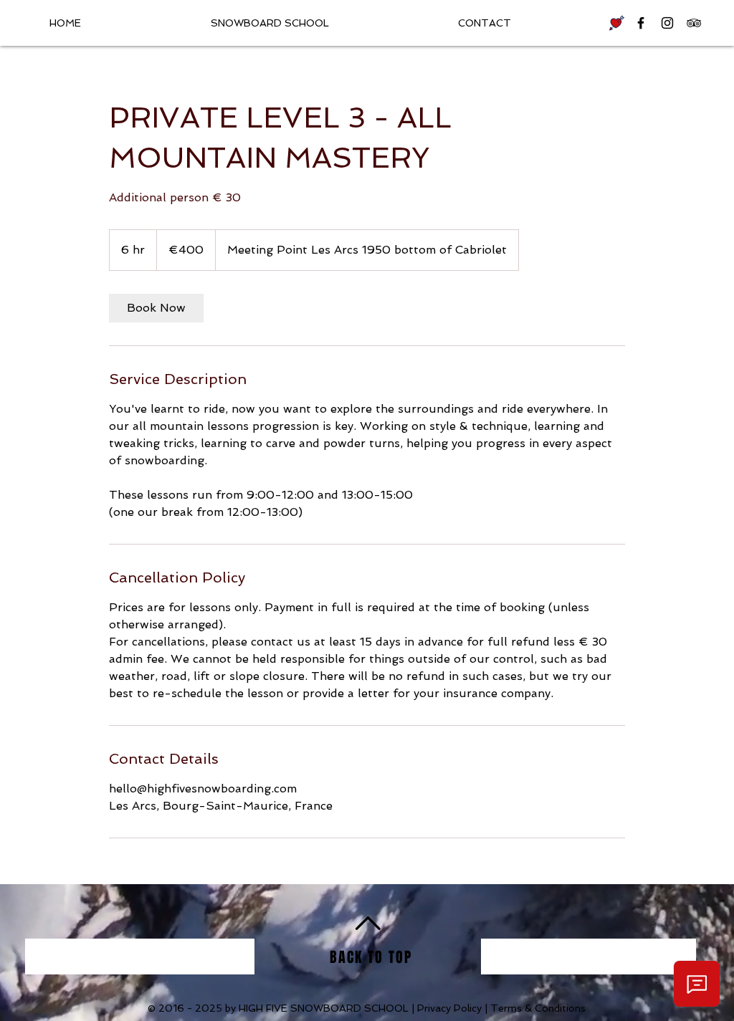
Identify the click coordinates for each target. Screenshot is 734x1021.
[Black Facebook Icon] (641, 23)
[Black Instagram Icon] (667, 23)
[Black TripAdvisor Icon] (694, 23)
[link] (156, 308)
